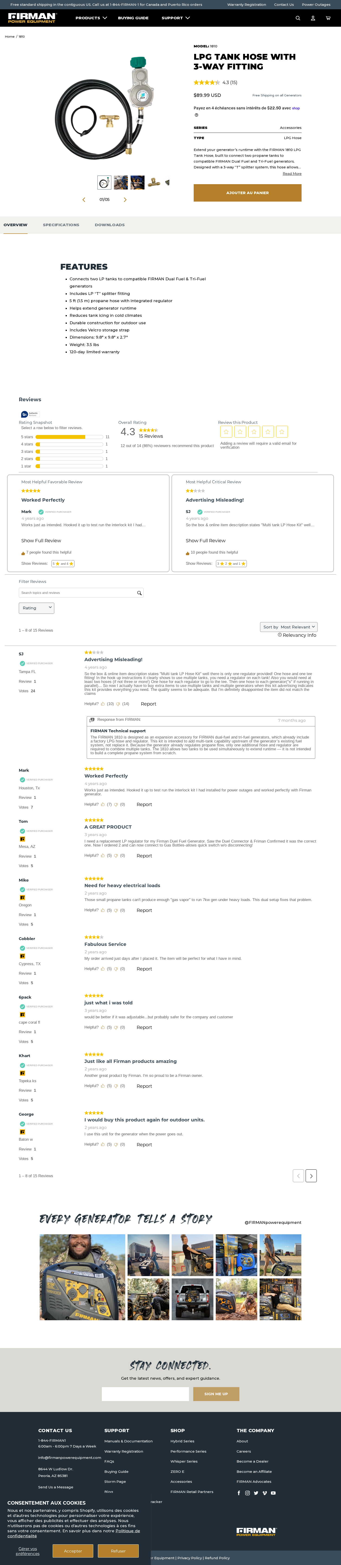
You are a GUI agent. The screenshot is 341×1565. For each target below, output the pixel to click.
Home (10, 36)
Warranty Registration (246, 4)
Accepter (73, 1550)
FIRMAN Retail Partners (191, 1492)
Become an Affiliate (254, 1471)
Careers (244, 1451)
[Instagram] (247, 1492)
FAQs (109, 1461)
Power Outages (316, 4)
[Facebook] (239, 1492)
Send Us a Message (55, 1487)
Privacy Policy (189, 1558)
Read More (292, 173)
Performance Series (188, 1451)
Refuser (118, 1550)
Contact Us (284, 4)
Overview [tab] (15, 224)
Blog (108, 1492)
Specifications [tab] (61, 224)
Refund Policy (217, 1558)
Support (172, 18)
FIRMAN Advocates (254, 1481)
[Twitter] (256, 1492)
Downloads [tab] (110, 224)
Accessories (181, 1481)
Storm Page (115, 1481)
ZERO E (177, 1471)
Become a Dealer (253, 1461)
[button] (298, 18)
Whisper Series (184, 1461)
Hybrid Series (182, 1441)
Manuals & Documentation (128, 1441)
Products (88, 18)
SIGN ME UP (216, 1394)
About (242, 1441)
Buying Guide (133, 18)
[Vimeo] (264, 1492)
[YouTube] (273, 1492)
